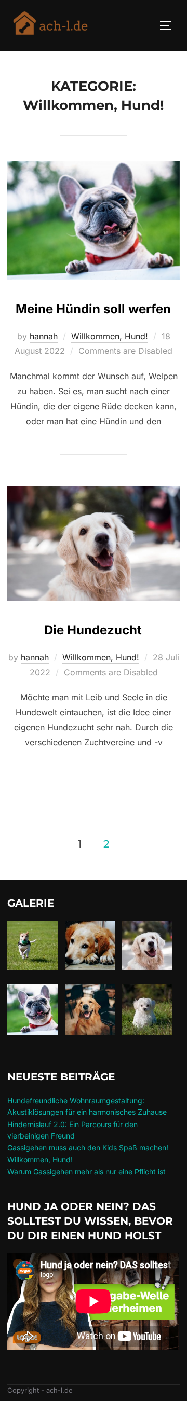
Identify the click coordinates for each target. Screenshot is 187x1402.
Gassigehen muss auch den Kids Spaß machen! (87, 1147)
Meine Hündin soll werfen (93, 308)
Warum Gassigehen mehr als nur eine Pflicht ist (86, 1171)
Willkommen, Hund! (109, 336)
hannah (44, 336)
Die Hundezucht (93, 629)
